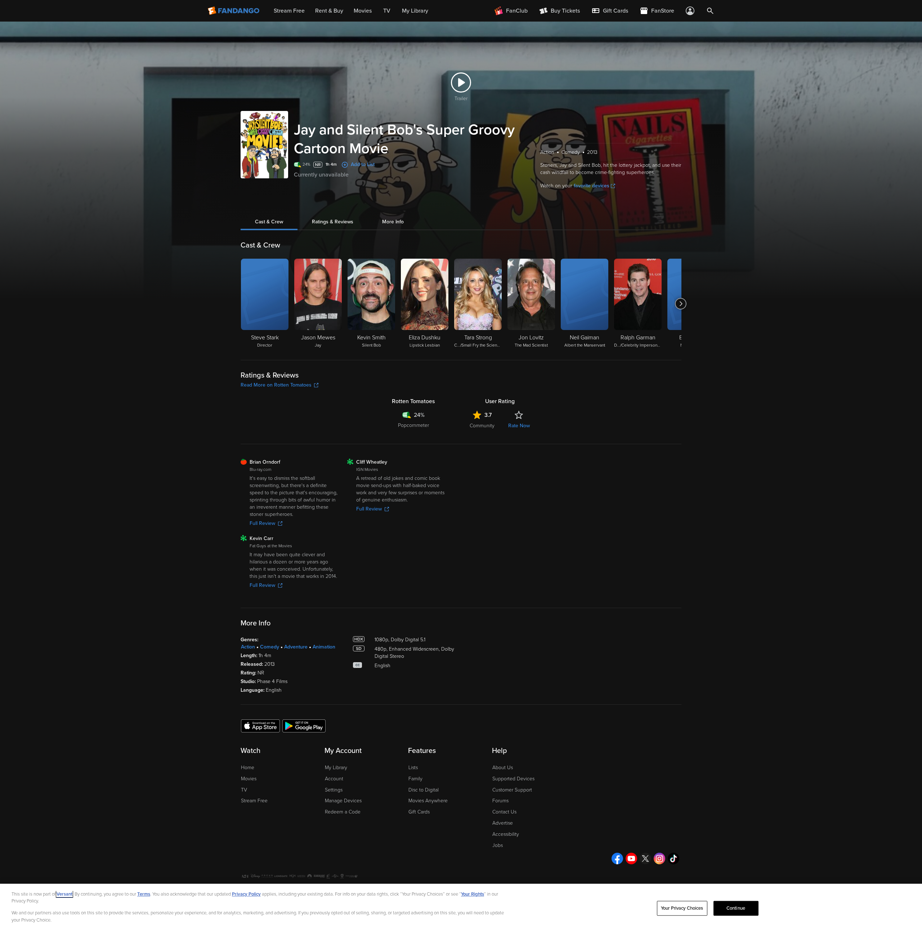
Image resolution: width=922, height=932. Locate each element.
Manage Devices (343, 801)
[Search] (710, 11)
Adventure (296, 647)
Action (248, 647)
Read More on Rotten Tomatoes (276, 385)
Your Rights (472, 894)
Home (247, 767)
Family (415, 779)
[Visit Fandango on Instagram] (659, 858)
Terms (143, 894)
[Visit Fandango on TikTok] (673, 858)
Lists (413, 767)
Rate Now (519, 426)
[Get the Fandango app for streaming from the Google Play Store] (304, 725)
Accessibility (505, 834)
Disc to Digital (423, 790)
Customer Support (512, 790)
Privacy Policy (246, 894)
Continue (735, 908)
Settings (334, 790)
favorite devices (591, 186)
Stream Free (254, 801)
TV (244, 790)
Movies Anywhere (428, 801)
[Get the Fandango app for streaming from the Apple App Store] (260, 725)
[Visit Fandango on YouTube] (631, 858)
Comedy (269, 647)
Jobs (497, 845)
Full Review (262, 523)
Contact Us (504, 812)
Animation (324, 647)
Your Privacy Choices (682, 908)
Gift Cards (419, 812)
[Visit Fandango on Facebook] (617, 858)
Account (334, 779)
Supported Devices (513, 779)
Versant (64, 894)
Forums (500, 801)
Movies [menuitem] (363, 10)
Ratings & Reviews (332, 222)
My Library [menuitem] (415, 10)
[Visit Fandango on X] (645, 858)
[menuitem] (609, 11)
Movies (248, 779)
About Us (502, 767)
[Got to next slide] (680, 303)
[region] (461, 908)
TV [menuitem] (386, 10)
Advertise (502, 823)
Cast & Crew (269, 222)
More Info (393, 222)
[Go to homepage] (234, 11)
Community (482, 426)
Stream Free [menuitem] (289, 10)
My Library (336, 767)
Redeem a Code (343, 812)
